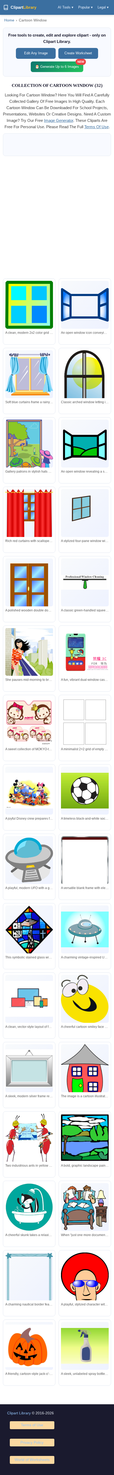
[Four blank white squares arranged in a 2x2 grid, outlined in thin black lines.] (85, 721)
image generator (58, 120)
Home (9, 20)
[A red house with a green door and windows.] (85, 1070)
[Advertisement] (57, 217)
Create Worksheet (78, 53)
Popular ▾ (85, 7)
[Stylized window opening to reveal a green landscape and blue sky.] (85, 443)
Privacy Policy (31, 1442)
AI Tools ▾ (65, 7)
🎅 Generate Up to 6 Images (59, 65)
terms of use (96, 127)
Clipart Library (19, 1413)
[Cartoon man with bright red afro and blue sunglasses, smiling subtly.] (85, 1279)
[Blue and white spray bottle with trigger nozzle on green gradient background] (85, 1346)
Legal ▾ (103, 7)
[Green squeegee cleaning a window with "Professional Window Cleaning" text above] (85, 582)
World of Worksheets (32, 1460)
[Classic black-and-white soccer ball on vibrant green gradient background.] (85, 790)
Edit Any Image (36, 53)
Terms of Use (32, 1425)
